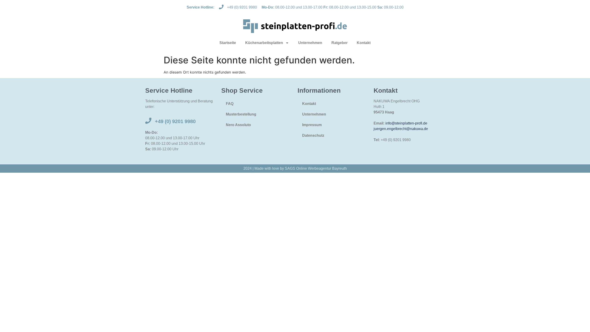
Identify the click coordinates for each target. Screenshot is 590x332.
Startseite (227, 43)
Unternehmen (310, 43)
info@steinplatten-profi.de (406, 123)
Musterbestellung (241, 114)
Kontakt (364, 43)
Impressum (312, 125)
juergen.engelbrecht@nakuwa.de (401, 129)
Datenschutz (313, 135)
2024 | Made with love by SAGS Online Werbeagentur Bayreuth (295, 168)
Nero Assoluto (238, 125)
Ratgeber (339, 43)
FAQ (229, 104)
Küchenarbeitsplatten (264, 43)
